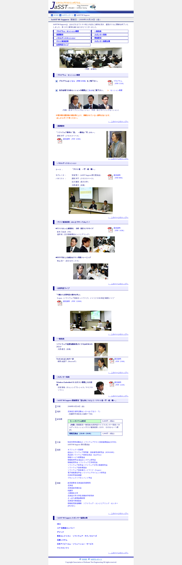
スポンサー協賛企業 (102, 41)
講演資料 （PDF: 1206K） (73, 301)
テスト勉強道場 (62, 41)
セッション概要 (116, 90)
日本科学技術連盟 (75, 475)
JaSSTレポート (67, 15)
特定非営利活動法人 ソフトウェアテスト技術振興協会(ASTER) (92, 442)
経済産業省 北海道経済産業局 (79, 483)
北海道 (70, 485)
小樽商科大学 (73, 493)
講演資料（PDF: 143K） (119, 229)
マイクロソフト (63, 548)
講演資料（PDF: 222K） (120, 383)
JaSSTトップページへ (91, 5)
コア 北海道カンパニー (66, 528)
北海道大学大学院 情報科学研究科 (81, 496)
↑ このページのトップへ (118, 122)
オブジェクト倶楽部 (75, 450)
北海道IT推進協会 (74, 501)
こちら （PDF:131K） (78, 81)
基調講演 (59, 35)
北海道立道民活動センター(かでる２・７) (84, 411)
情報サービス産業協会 (76, 457)
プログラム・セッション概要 (67, 31)
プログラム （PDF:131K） (119, 82)
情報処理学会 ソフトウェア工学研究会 (83, 462)
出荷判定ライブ (62, 45)
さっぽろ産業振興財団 (76, 498)
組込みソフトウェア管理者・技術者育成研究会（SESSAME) (91, 452)
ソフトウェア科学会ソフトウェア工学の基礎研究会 (88, 465)
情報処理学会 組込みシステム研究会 (82, 460)
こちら (89, 90)
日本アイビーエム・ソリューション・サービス (75, 544)
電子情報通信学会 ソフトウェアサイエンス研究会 (87, 473)
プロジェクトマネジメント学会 (80, 478)
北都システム (62, 540)
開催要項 (97, 38)
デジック (60, 532)
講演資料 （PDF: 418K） (72, 139)
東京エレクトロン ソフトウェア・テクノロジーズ (77, 536)
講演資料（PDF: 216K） (120, 360)
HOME (56, 15)
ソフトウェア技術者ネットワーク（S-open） (85, 470)
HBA (59, 524)
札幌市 (70, 491)
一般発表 (97, 31)
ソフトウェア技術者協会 (77, 468)
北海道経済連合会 (75, 488)
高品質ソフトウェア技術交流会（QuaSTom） (85, 455)
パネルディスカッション (65, 38)
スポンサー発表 (100, 35)
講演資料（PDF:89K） (119, 176)
